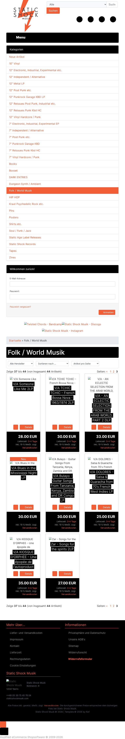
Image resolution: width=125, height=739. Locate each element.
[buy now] (15, 426)
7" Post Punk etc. (19, 137)
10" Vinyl (14, 63)
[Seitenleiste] (18, 37)
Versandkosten (29, 447)
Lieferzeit (14, 652)
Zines (12, 257)
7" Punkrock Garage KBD (24, 143)
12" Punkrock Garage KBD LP (27, 97)
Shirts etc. (15, 224)
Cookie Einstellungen (22, 665)
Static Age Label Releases (25, 237)
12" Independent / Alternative (27, 76)
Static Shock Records (22, 244)
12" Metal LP (16, 83)
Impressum (15, 639)
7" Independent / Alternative (26, 130)
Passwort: (15, 291)
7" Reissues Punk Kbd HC (24, 150)
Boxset (13, 170)
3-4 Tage (32, 441)
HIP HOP (14, 197)
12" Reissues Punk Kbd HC (25, 110)
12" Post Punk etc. (20, 90)
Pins (11, 210)
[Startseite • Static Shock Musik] (23, 16)
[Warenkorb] (113, 19)
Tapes (12, 250)
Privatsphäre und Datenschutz (86, 632)
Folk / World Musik (20, 190)
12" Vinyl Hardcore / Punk (25, 117)
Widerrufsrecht (77, 652)
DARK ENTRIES (18, 177)
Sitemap (73, 645)
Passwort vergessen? (20, 307)
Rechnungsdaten (19, 659)
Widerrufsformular (79, 659)
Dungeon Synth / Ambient (25, 183)
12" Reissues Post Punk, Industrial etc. (32, 103)
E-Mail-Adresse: (18, 278)
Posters (13, 217)
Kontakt (13, 645)
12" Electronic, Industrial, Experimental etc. (35, 70)
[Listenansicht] (114, 364)
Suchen (53, 10)
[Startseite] (79, 19)
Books (13, 163)
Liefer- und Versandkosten (25, 632)
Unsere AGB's (76, 639)
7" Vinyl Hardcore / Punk (24, 157)
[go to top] (3, 724)
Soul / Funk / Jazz (20, 230)
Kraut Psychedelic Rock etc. (26, 204)
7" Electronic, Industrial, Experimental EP (34, 123)
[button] (90, 19)
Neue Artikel (16, 56)
